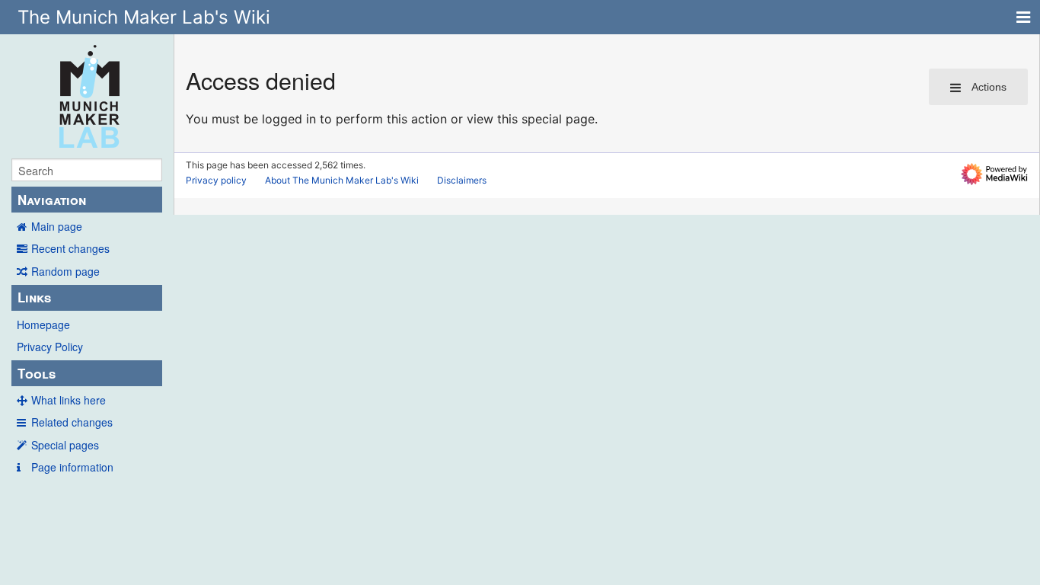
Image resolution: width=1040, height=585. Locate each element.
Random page (65, 271)
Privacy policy (216, 180)
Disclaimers (462, 180)
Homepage (43, 324)
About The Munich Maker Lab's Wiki (342, 180)
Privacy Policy (50, 346)
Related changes (72, 422)
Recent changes (70, 248)
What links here (68, 400)
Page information (72, 467)
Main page (56, 226)
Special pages (65, 444)
